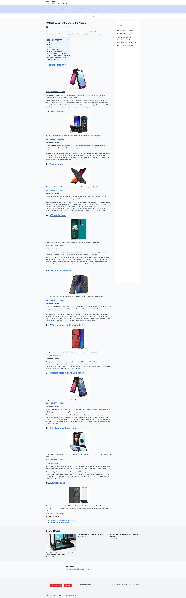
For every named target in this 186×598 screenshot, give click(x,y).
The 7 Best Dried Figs (123, 34)
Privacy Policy (128, 584)
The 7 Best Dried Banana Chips (126, 42)
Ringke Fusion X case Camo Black (67, 372)
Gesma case (56, 164)
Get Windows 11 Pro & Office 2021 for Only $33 (91, 534)
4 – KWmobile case (53, 49)
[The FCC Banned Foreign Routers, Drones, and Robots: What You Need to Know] (61, 542)
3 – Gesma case (52, 47)
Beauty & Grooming (94, 8)
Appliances (105, 8)
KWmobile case (58, 215)
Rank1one (50, 1)
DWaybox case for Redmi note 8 (66, 325)
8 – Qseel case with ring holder (56, 57)
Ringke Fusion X (57, 64)
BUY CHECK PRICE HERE (55, 190)
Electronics (113, 8)
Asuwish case (57, 482)
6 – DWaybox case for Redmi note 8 (58, 53)
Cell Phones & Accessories (52, 8)
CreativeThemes (72, 595)
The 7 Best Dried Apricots (125, 30)
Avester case (57, 111)
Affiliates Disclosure (117, 584)
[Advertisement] (127, 71)
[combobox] (125, 25)
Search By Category (85, 584)
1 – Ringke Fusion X (53, 43)
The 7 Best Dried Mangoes (125, 45)
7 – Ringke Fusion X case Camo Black (58, 55)
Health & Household (82, 8)
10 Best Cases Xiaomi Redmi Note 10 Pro (62, 520)
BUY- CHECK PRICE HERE (55, 139)
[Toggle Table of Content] (68, 39)
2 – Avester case (52, 45)
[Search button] (135, 25)
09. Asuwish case (52, 59)
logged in (76, 569)
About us (116, 587)
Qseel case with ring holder (64, 428)
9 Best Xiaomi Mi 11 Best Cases (59, 522)
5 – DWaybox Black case (54, 51)
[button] (56, 585)
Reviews (69, 26)
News (65, 26)
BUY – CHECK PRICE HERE (55, 92)
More (120, 8)
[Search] (93, 16)
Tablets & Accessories (68, 8)
